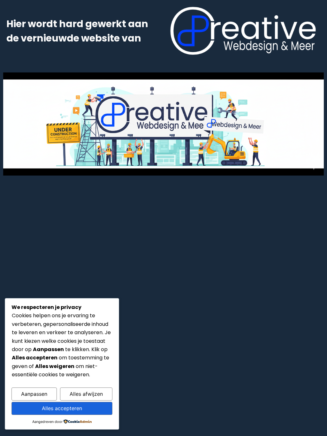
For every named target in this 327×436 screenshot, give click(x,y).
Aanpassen (34, 394)
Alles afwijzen (86, 394)
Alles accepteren (62, 408)
